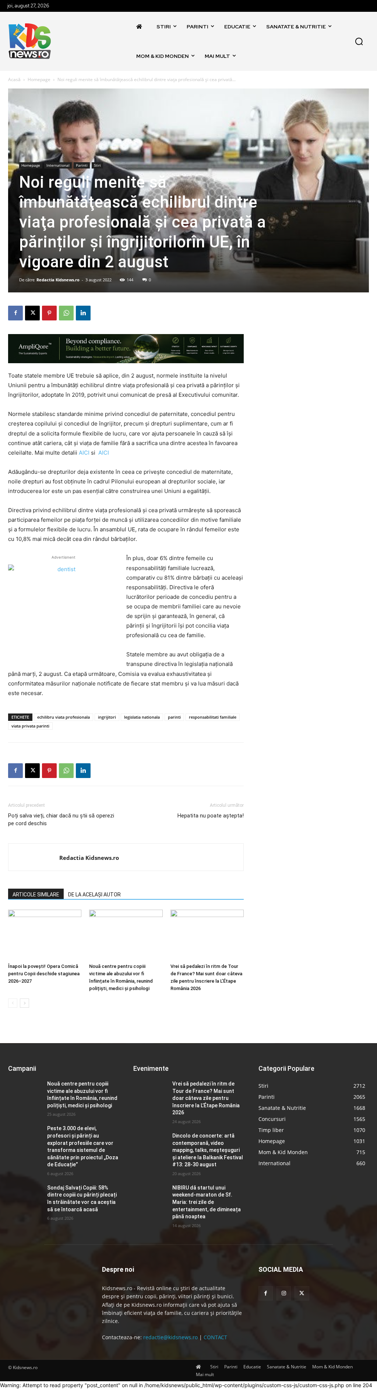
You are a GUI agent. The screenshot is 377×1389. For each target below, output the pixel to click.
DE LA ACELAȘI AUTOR (94, 894)
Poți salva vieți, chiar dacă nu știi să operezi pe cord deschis (61, 819)
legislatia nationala (142, 717)
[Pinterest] (49, 313)
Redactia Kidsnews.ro (58, 279)
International (58, 165)
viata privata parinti (30, 726)
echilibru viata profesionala (63, 717)
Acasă (14, 79)
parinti (174, 717)
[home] (141, 26)
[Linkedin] (83, 313)
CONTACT (215, 1337)
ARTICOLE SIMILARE (36, 894)
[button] (359, 41)
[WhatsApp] (66, 313)
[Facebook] (15, 313)
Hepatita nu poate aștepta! (210, 815)
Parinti (82, 165)
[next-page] (24, 1003)
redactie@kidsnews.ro (170, 1337)
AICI (83, 452)
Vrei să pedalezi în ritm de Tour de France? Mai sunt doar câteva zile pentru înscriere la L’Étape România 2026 (206, 1098)
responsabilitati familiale (212, 717)
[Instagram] (283, 1293)
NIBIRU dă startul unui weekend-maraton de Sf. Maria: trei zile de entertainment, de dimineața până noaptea (206, 1202)
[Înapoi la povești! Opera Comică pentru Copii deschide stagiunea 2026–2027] (44, 935)
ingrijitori (107, 717)
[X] (32, 313)
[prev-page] (12, 1003)
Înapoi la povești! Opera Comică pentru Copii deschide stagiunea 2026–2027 (44, 973)
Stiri (97, 165)
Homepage (39, 79)
